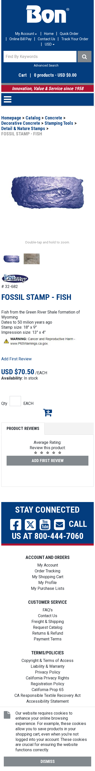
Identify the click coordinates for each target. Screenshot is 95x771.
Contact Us (46, 39)
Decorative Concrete (20, 123)
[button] (47, 75)
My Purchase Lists (47, 588)
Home (49, 34)
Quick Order (69, 34)
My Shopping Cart (47, 576)
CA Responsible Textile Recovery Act (47, 695)
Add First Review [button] (16, 359)
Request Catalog (47, 627)
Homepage (11, 117)
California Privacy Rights (47, 678)
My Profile (47, 582)
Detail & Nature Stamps (23, 128)
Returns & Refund (47, 633)
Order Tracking (47, 571)
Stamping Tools (59, 123)
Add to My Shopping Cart (47, 412)
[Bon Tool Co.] (47, 14)
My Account (47, 565)
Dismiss (48, 761)
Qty (4, 403)
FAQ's (48, 610)
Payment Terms (48, 639)
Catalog (33, 117)
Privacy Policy (47, 672)
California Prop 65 (48, 689)
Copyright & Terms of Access (47, 660)
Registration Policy (47, 683)
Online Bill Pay (20, 39)
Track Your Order (74, 39)
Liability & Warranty (48, 666)
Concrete (53, 117)
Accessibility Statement (47, 701)
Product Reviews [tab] (23, 428)
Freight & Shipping (47, 621)
